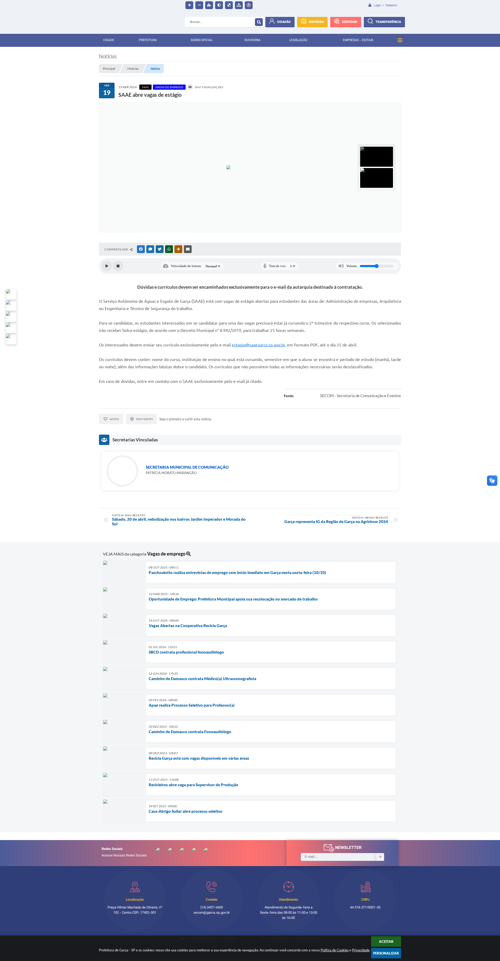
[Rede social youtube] (11, 317)
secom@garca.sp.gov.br (211, 912)
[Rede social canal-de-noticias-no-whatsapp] (11, 305)
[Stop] (118, 266)
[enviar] (380, 857)
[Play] (107, 266)
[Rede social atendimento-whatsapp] (11, 294)
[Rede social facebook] (11, 339)
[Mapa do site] (238, 5)
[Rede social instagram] (11, 328)
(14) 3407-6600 (211, 907)
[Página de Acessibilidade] (248, 5)
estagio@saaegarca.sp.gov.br (258, 345)
